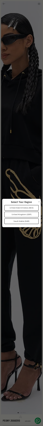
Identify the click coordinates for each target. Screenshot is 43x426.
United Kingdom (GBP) (22, 214)
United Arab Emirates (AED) (22, 208)
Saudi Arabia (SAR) (21, 221)
